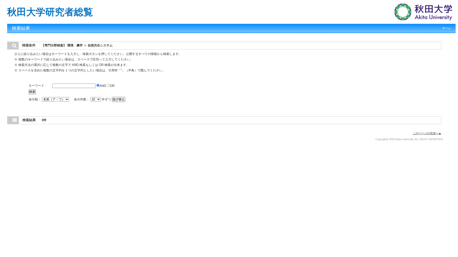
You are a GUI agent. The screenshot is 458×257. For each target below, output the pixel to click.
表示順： (35, 99)
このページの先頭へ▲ (427, 133)
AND (103, 86)
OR (112, 86)
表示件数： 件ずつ (93, 99)
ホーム (446, 28)
